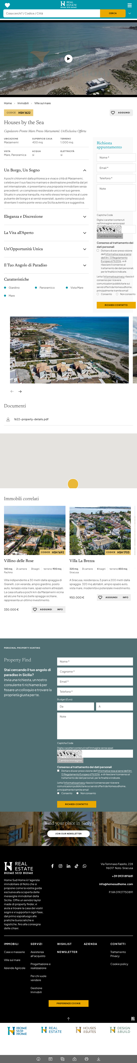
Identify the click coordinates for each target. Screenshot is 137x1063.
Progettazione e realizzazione (41, 966)
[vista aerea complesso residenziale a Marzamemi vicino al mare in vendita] (69, 350)
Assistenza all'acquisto (38, 954)
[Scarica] (99, 1059)
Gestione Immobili (36, 990)
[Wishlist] (7, 5)
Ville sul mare (42, 103)
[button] (73, 484)
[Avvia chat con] (85, 866)
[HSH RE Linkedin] (68, 866)
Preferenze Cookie (69, 1003)
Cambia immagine (110, 236)
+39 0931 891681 (122, 876)
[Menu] (130, 5)
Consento (106, 293)
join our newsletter (68, 833)
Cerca (113, 13)
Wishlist (64, 944)
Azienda (90, 944)
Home (8, 103)
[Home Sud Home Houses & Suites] (86, 1030)
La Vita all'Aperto (19, 233)
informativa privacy (114, 276)
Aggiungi (124, 112)
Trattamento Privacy (118, 954)
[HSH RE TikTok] (77, 866)
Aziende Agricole (14, 968)
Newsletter (67, 952)
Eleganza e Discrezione (23, 217)
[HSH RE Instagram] (60, 866)
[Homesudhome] (24, 868)
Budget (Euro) (64, 699)
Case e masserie (14, 952)
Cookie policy (119, 964)
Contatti (118, 944)
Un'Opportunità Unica (23, 249)
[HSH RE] (68, 5)
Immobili (23, 103)
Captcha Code (105, 214)
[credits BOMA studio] (133, 1019)
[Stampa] (87, 1059)
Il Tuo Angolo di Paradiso (25, 265)
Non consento (127, 293)
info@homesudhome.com (116, 884)
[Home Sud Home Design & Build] (120, 1030)
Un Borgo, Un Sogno (22, 170)
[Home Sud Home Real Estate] (51, 1030)
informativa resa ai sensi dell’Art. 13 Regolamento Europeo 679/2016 (116, 257)
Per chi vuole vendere (38, 978)
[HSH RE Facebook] (52, 866)
